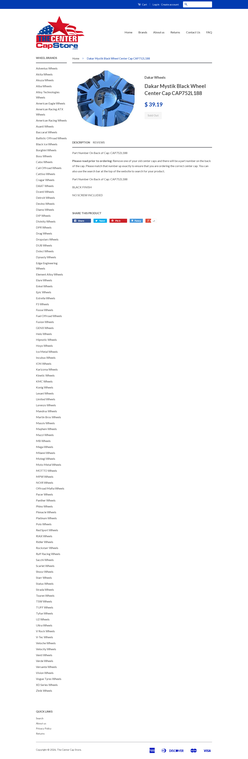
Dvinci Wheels (45, 251)
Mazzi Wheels (45, 435)
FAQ (209, 32)
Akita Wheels (44, 74)
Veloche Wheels (46, 643)
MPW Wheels (44, 476)
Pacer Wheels (44, 494)
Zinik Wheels (44, 690)
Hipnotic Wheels (46, 339)
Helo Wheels (44, 334)
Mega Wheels (44, 447)
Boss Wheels (44, 156)
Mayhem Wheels (46, 429)
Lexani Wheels (45, 393)
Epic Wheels (43, 292)
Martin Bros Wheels (48, 417)
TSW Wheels (44, 601)
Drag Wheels (44, 233)
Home (128, 32)
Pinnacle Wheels (46, 512)
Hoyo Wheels (44, 345)
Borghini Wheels (46, 150)
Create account (170, 4)
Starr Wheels (44, 577)
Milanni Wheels (45, 452)
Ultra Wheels (44, 625)
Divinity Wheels (46, 221)
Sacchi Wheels (45, 559)
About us (158, 32)
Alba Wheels (44, 86)
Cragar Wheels (45, 180)
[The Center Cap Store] (60, 32)
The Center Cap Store (69, 749)
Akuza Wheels (45, 80)
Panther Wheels (46, 500)
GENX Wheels (45, 328)
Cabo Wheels (44, 162)
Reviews (99, 142)
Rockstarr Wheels (47, 548)
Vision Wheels (45, 672)
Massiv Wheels (45, 423)
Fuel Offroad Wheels (49, 316)
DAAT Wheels (45, 186)
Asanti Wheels (45, 126)
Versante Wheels (46, 667)
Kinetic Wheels (45, 375)
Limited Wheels (45, 399)
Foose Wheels (44, 310)
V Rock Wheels (45, 631)
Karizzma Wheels (47, 369)
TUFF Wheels (44, 607)
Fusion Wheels (45, 322)
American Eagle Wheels (50, 103)
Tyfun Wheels (44, 613)
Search (39, 718)
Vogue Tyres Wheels (48, 678)
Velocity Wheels (46, 649)
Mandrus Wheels (46, 411)
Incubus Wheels (46, 357)
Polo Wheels (44, 524)
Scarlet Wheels (45, 565)
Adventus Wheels (47, 68)
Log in (156, 4)
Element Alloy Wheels (49, 274)
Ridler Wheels (44, 542)
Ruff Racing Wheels (48, 554)
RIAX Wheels (44, 536)
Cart (144, 4)
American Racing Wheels (51, 120)
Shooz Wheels (44, 571)
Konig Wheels (44, 387)
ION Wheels (43, 363)
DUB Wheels (44, 245)
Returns (175, 32)
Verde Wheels (44, 661)
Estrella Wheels (45, 298)
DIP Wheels (43, 215)
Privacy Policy (43, 728)
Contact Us (193, 32)
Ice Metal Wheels (47, 351)
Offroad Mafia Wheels (50, 488)
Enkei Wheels (44, 286)
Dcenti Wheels (45, 191)
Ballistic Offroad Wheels (51, 138)
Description (81, 142)
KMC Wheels (44, 381)
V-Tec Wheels (44, 637)
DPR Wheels (44, 227)
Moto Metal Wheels (48, 464)
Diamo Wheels (45, 209)
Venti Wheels (44, 655)
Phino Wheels (44, 506)
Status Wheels (45, 583)
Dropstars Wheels (47, 239)
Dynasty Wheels (46, 257)
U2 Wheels (43, 619)
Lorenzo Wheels (46, 405)
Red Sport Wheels (47, 530)
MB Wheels (43, 441)
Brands (142, 32)
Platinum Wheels (46, 518)
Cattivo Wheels (45, 174)
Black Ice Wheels (46, 144)
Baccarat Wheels (46, 132)
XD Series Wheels (47, 684)
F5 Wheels (42, 304)
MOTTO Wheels (46, 470)
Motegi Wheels (45, 458)
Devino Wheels (45, 203)
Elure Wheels (44, 280)
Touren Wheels (45, 595)
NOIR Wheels (44, 482)
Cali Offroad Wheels (49, 168)
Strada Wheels (45, 589)
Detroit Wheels (45, 197)
